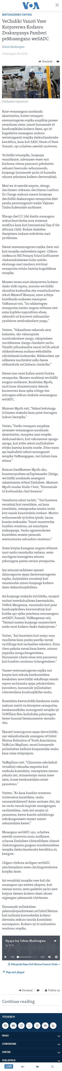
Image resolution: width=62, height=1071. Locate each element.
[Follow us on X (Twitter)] (29, 1025)
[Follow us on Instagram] (21, 1025)
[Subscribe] (45, 1025)
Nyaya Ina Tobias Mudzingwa (25, 941)
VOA (11, 945)
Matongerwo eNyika (17, 14)
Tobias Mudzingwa (13, 47)
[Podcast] (37, 1025)
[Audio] (23, 1066)
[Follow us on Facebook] (5, 1025)
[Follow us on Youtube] (13, 1025)
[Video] (37, 1066)
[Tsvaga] (52, 1066)
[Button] (45, 61)
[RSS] (53, 1025)
